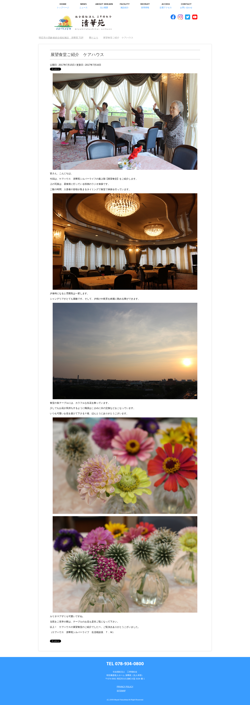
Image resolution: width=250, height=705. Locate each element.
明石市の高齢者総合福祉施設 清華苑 (83, 23)
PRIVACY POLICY (125, 686)
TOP (63, 37)
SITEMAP (121, 691)
